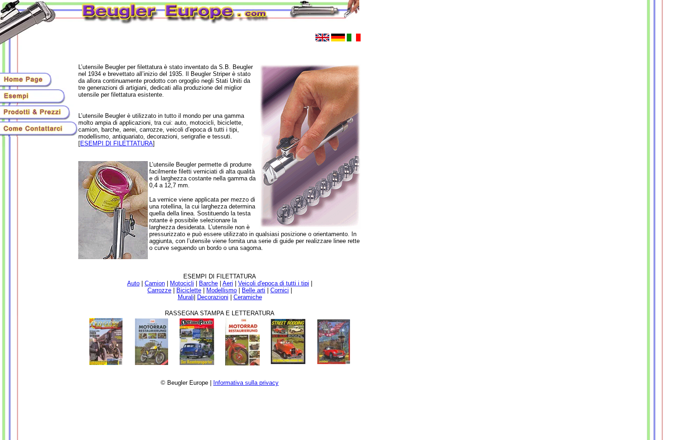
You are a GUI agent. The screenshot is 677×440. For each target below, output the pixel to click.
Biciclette (188, 290)
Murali (186, 297)
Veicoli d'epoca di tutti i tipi (273, 283)
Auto (133, 283)
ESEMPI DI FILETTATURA (116, 143)
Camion (155, 283)
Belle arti (253, 290)
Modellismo (221, 290)
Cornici (279, 290)
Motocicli (182, 283)
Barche (208, 283)
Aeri (227, 283)
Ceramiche (247, 297)
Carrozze (159, 290)
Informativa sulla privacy (246, 382)
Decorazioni (212, 297)
